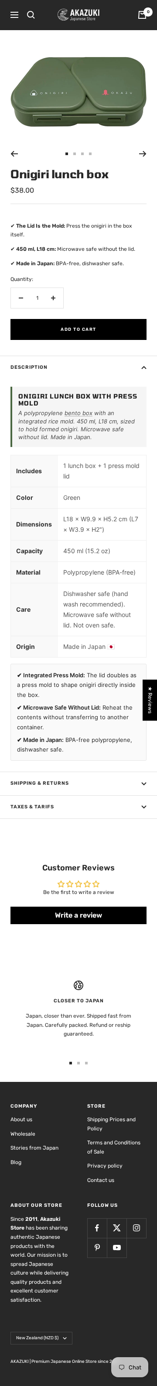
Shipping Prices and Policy (111, 1124)
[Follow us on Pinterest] (97, 1248)
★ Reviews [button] (150, 700)
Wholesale (22, 1134)
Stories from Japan (34, 1148)
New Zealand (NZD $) (37, 1338)
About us (21, 1119)
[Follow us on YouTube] (116, 1248)
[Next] (143, 154)
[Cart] (142, 15)
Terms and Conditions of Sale (113, 1147)
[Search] (31, 15)
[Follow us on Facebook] (97, 1228)
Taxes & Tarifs (32, 807)
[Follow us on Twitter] (116, 1228)
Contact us (100, 1180)
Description (29, 367)
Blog (15, 1162)
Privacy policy (105, 1166)
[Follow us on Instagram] (136, 1228)
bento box (78, 412)
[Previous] (14, 154)
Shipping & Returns (39, 783)
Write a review (78, 915)
